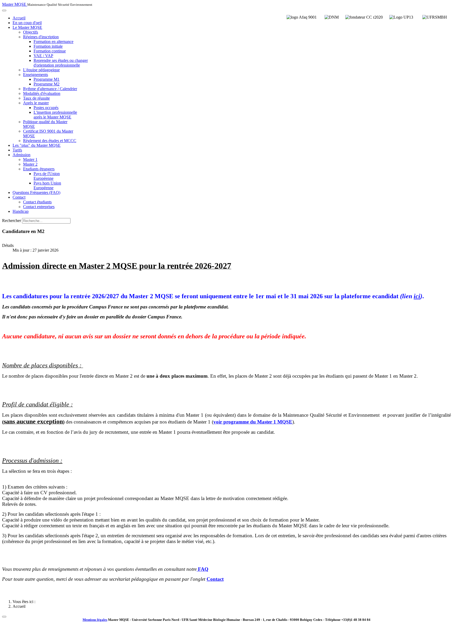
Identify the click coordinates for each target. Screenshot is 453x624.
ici (417, 296)
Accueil (19, 18)
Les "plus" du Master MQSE (37, 145)
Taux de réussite (36, 98)
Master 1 (30, 159)
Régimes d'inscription (41, 37)
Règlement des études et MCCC (49, 140)
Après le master (36, 103)
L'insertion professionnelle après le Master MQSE (55, 114)
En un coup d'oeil (27, 22)
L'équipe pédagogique (41, 70)
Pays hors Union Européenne (47, 185)
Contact (19, 197)
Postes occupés (46, 107)
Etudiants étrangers (39, 169)
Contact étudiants (37, 202)
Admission (21, 155)
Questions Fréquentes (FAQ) (36, 192)
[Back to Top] (4, 616)
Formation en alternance (53, 41)
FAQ (203, 569)
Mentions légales (95, 620)
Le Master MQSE (27, 27)
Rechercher (11, 220)
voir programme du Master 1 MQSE (252, 422)
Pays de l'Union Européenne (47, 176)
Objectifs (30, 32)
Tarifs (17, 150)
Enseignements (35, 74)
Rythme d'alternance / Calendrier (50, 88)
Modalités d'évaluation (41, 93)
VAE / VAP (43, 55)
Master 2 (30, 164)
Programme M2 (47, 84)
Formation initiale (48, 46)
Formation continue (50, 51)
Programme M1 (47, 79)
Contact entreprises (39, 206)
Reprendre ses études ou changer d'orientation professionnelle (61, 62)
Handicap (21, 211)
